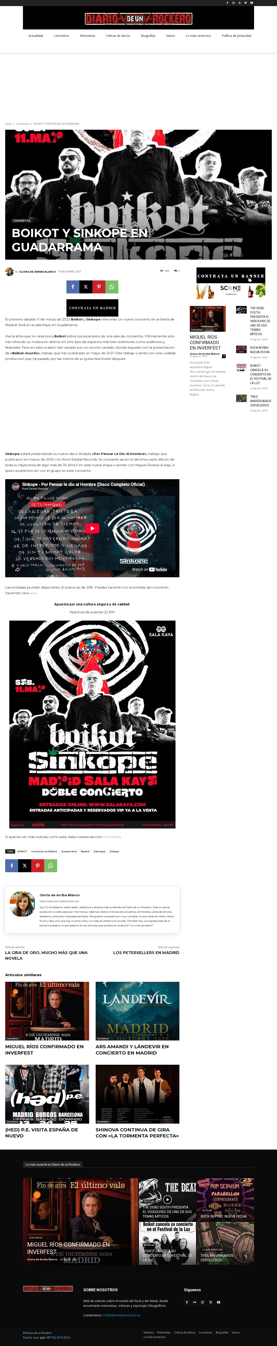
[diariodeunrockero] (138, 19)
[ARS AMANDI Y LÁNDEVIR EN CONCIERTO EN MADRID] (138, 1011)
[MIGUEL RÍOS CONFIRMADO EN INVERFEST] (47, 1011)
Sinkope (114, 851)
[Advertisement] (138, 85)
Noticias (149, 1201)
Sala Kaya (99, 851)
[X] (239, 3)
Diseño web (31, 1337)
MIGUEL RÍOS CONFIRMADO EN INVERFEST (205, 343)
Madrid (85, 851)
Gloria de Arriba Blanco (37, 271)
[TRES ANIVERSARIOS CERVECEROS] (241, 398)
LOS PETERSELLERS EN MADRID (146, 952)
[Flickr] (195, 1303)
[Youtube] (251, 3)
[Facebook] (227, 3)
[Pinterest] (98, 286)
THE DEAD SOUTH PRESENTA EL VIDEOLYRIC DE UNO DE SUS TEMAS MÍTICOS (260, 321)
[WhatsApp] (111, 286)
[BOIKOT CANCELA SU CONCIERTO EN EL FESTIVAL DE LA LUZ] (241, 367)
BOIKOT (22, 851)
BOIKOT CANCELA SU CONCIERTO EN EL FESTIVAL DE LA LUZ (261, 374)
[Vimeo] (245, 3)
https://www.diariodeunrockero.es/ (59, 901)
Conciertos (22, 124)
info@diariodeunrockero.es (121, 1315)
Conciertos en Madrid (44, 851)
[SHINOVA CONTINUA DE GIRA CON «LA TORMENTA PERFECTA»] (138, 1094)
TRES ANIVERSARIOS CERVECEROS (260, 401)
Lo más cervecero (212, 1250)
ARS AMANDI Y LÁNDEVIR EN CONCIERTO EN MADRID (132, 1050)
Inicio (8, 124)
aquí (33, 593)
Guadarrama (69, 851)
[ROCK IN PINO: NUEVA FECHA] (241, 349)
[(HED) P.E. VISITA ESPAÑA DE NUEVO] (47, 1094)
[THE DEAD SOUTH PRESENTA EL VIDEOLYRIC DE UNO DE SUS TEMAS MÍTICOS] (241, 310)
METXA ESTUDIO (58, 1337)
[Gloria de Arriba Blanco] (10, 271)
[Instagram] (233, 3)
